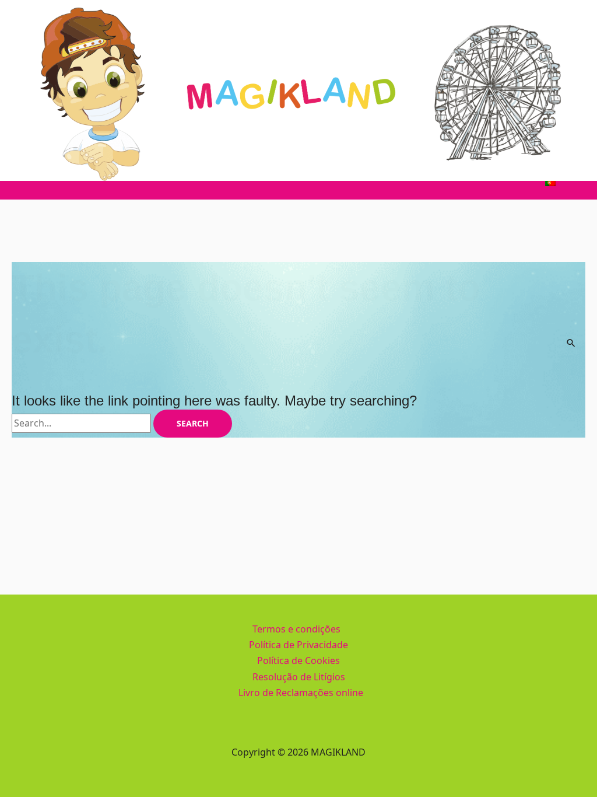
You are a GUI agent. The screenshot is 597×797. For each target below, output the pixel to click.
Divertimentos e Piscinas (178, 182)
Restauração (278, 182)
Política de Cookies (298, 660)
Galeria (415, 182)
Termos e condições (296, 629)
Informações (353, 182)
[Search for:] (82, 423)
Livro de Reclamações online (300, 692)
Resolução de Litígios (298, 676)
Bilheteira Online (487, 182)
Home (40, 182)
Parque (89, 182)
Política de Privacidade (298, 644)
